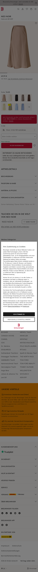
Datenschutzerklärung (14, 306)
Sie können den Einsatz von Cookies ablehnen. (17, 297)
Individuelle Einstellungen (19, 319)
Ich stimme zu (19, 314)
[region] (19, 286)
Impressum (26, 306)
